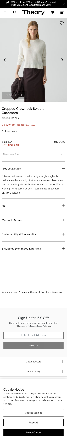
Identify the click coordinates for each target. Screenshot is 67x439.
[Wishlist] (53, 12)
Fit (3, 205)
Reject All (33, 422)
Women (6, 292)
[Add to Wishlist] (62, 23)
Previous (5, 60)
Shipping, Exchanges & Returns (21, 248)
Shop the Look (14, 95)
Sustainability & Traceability (19, 234)
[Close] (64, 4)
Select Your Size (11, 154)
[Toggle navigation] (5, 12)
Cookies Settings (33, 412)
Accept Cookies (33, 432)
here (49, 326)
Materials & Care (12, 220)
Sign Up (33, 345)
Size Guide (59, 141)
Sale (15, 292)
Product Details (11, 168)
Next (62, 60)
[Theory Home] (33, 12)
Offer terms (21, 326)
